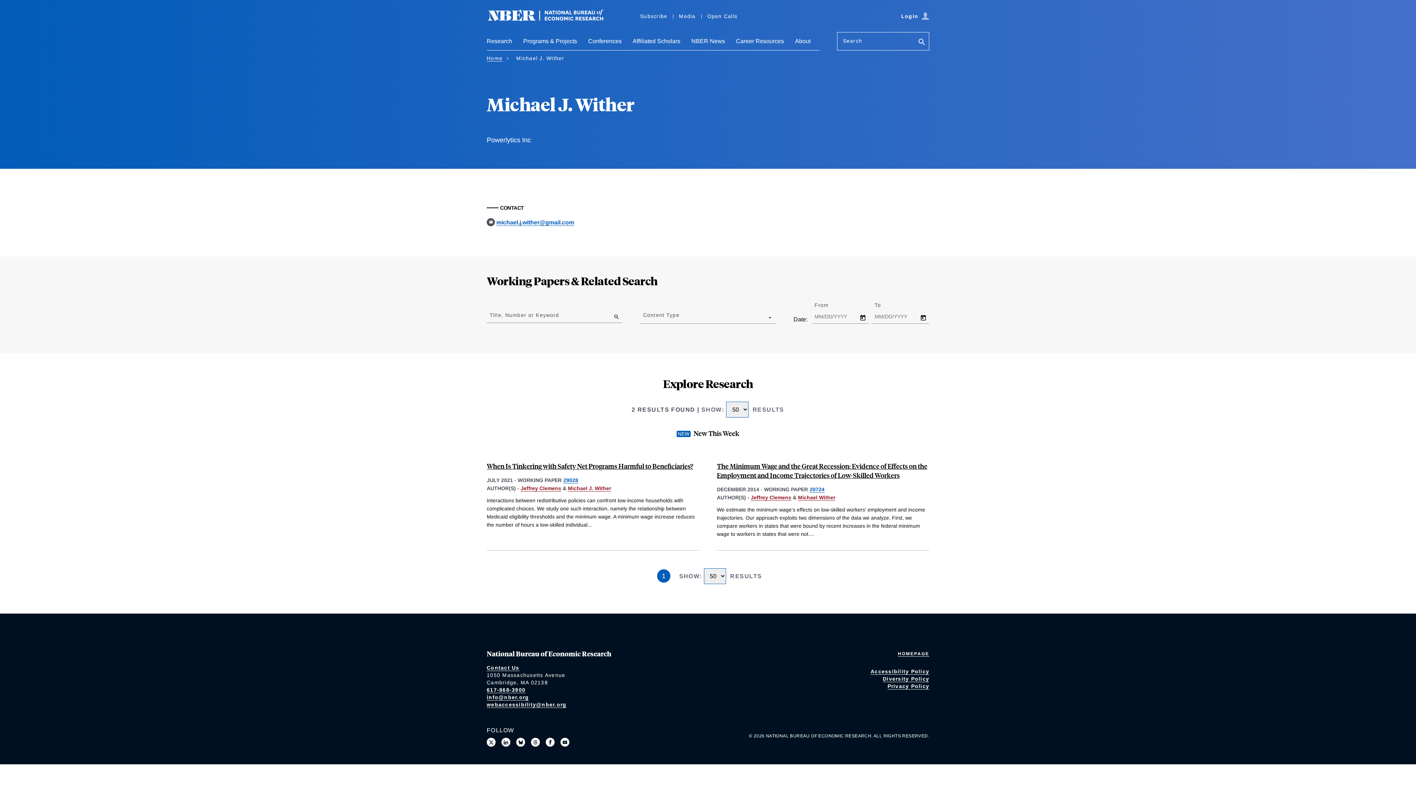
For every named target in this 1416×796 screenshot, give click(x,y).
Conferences (605, 41)
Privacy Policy (909, 686)
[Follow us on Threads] (535, 742)
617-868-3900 (506, 690)
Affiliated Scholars (656, 41)
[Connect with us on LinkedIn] (506, 742)
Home (495, 58)
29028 (570, 480)
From (828, 305)
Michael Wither (816, 497)
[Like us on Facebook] (550, 742)
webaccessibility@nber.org (526, 705)
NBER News (708, 41)
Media (687, 16)
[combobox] (644, 317)
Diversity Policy (906, 679)
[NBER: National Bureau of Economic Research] (552, 19)
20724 (817, 489)
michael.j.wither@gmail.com (535, 222)
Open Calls (722, 16)
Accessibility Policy (900, 671)
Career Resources (760, 41)
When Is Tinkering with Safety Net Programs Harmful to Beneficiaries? (590, 466)
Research (499, 41)
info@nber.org (508, 697)
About (803, 41)
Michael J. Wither (589, 488)
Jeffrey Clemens (541, 488)
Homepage (913, 653)
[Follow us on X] (491, 742)
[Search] (921, 43)
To (884, 305)
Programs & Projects (550, 41)
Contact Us (503, 668)
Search (852, 40)
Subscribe (653, 16)
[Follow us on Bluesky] (520, 742)
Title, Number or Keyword (524, 315)
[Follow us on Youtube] (564, 742)
